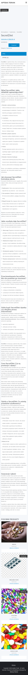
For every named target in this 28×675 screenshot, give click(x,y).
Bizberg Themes (14, 671)
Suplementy (12, 32)
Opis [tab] (3, 54)
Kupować (14, 45)
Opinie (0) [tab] (5, 57)
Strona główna (4, 32)
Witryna (14, 665)
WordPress (16, 670)
